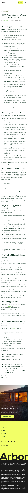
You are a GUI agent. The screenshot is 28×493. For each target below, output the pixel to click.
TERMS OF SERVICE (5, 450)
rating (9, 306)
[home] (3, 2)
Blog (3, 436)
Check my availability (8, 416)
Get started (20, 2)
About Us (4, 425)
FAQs (15, 348)
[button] (25, 2)
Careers (4, 431)
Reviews (4, 428)
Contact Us (14, 328)
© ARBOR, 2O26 (4, 445)
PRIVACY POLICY (5, 447)
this (22, 336)
